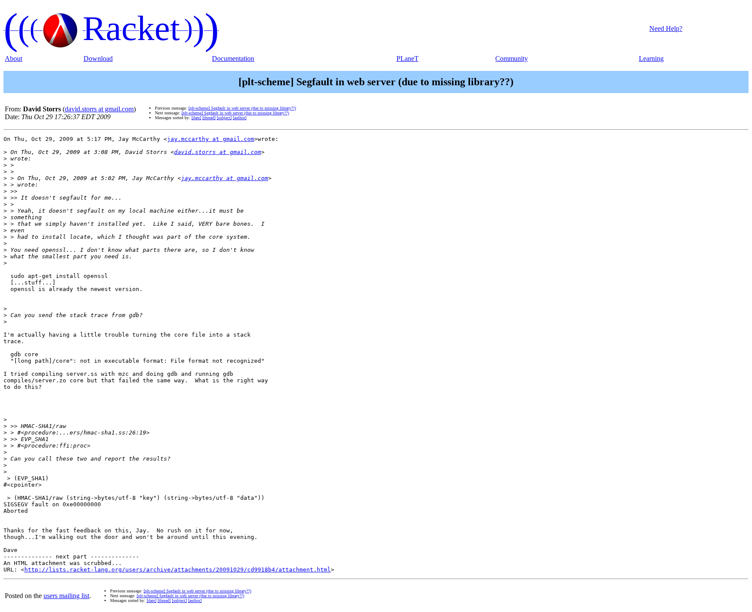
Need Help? (665, 28)
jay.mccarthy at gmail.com (210, 139)
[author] (239, 117)
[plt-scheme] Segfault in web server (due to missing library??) (242, 108)
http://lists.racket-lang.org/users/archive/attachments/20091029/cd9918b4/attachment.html (177, 569)
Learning (651, 58)
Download (98, 58)
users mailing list (66, 595)
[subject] (224, 117)
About (13, 58)
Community (511, 58)
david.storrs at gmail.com (99, 109)
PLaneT (407, 58)
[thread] (208, 117)
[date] (196, 117)
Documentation (233, 58)
